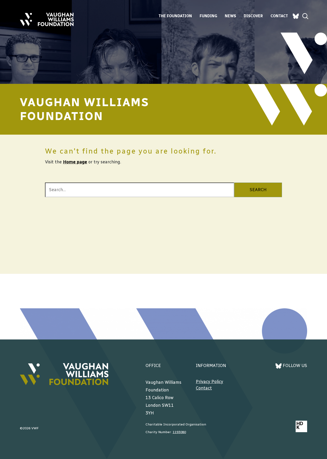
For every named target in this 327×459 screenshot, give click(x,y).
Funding (208, 16)
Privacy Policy (209, 381)
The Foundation (175, 16)
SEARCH (258, 189)
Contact (279, 16)
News (230, 16)
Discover (253, 16)
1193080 (179, 432)
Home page (75, 162)
